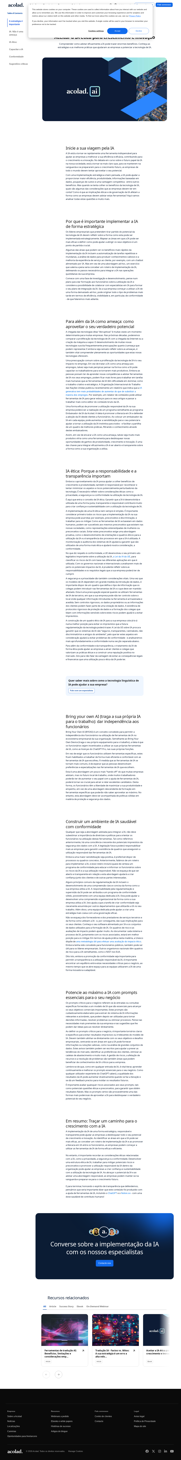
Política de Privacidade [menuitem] (145, 1421)
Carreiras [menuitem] (11, 1431)
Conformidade (16, 57)
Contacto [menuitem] (99, 1421)
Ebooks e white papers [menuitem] (61, 1421)
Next (58, 1374)
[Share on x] (153, 1451)
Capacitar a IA (16, 49)
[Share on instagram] (159, 1451)
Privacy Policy (135, 16)
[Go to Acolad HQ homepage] (16, 5)
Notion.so (126, 1193)
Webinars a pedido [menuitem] (60, 1416)
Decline (139, 31)
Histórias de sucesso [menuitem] (61, 1426)
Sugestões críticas (18, 64)
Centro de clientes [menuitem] (103, 1416)
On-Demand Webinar (97, 1306)
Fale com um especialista (81, 691)
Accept (117, 31)
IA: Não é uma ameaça (16, 33)
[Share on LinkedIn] (165, 1451)
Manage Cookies (75, 1451)
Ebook (80, 1306)
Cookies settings (96, 31)
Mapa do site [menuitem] (140, 1426)
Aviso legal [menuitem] (139, 1416)
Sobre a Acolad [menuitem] (14, 1416)
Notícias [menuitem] (11, 1421)
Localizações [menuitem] (13, 1426)
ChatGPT (112, 1193)
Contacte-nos (104, 1263)
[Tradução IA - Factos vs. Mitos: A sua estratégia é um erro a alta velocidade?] (115, 1340)
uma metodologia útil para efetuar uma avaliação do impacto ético (108, 941)
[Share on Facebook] (147, 1451)
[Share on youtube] (172, 1451)
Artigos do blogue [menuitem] (59, 1431)
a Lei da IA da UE (121, 556)
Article (52, 1306)
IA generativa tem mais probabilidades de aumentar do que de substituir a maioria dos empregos (104, 391)
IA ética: (13, 42)
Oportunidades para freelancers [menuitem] (22, 1436)
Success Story (66, 1306)
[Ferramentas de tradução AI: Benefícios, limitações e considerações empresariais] (64, 1340)
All (44, 1306)
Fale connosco (164, 5)
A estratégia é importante (16, 22)
